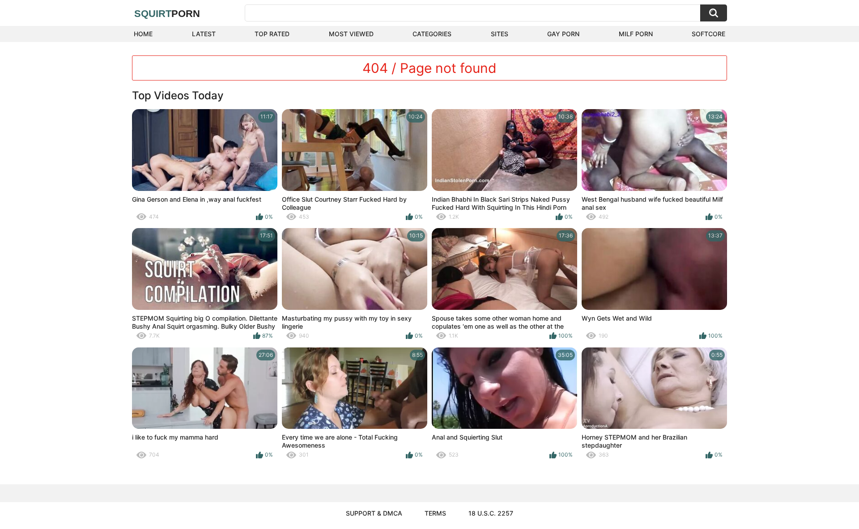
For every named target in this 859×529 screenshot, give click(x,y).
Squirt (167, 13)
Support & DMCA (374, 513)
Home (143, 34)
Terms (435, 513)
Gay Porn (563, 34)
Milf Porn (636, 34)
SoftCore (708, 34)
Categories (431, 34)
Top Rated (272, 34)
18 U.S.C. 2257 (490, 513)
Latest (204, 34)
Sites (499, 34)
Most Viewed (351, 34)
